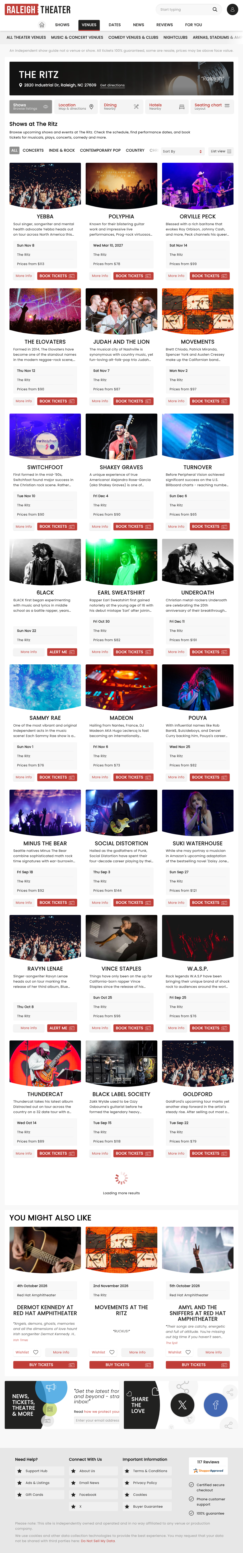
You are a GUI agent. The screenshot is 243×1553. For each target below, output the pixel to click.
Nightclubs (175, 37)
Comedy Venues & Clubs (133, 37)
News (138, 25)
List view (218, 151)
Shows (62, 25)
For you (193, 25)
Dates (115, 25)
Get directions (112, 85)
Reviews (165, 25)
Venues (89, 25)
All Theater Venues (26, 37)
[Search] (216, 9)
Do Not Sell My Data (98, 1541)
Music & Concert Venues (77, 37)
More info (24, 275)
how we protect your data (107, 1411)
